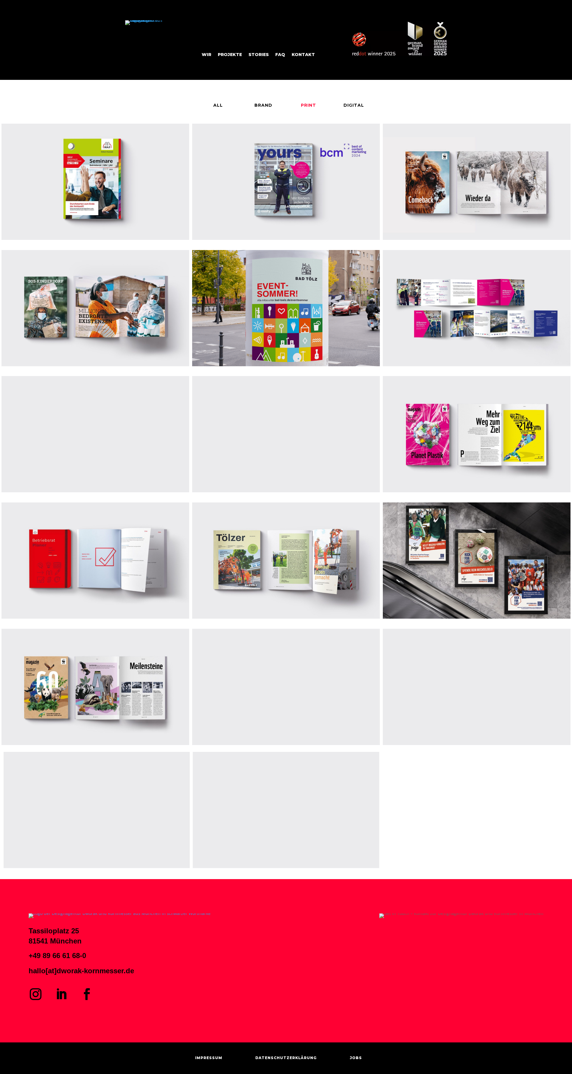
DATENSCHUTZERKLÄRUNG (286, 1058)
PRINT (308, 105)
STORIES (258, 54)
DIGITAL (353, 105)
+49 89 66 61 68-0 (57, 956)
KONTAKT (303, 54)
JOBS (356, 1058)
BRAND (263, 105)
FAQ (280, 54)
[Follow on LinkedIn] (61, 994)
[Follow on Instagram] (35, 994)
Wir (206, 54)
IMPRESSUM (208, 1058)
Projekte (230, 54)
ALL (218, 105)
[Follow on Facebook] (86, 994)
